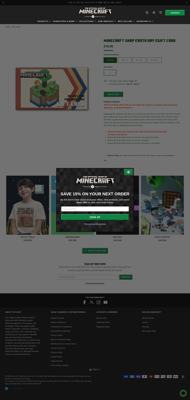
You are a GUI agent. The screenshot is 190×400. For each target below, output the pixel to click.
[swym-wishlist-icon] (161, 13)
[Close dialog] (128, 172)
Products (42, 21)
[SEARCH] (147, 13)
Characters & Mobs (64, 21)
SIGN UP (95, 217)
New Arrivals (106, 21)
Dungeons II (144, 21)
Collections (86, 21)
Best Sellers (125, 21)
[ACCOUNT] (154, 14)
